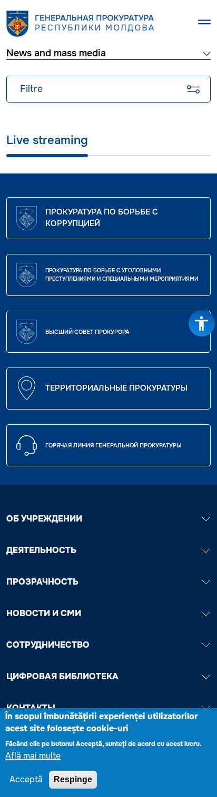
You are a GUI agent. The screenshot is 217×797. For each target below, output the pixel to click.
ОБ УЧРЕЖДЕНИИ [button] (44, 518)
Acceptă (26, 779)
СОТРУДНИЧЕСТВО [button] (48, 644)
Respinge (73, 779)
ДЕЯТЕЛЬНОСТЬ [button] (41, 550)
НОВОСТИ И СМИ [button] (43, 613)
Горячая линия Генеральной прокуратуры (113, 445)
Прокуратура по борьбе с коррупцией (101, 217)
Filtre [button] (31, 89)
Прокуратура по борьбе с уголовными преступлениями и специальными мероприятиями (121, 274)
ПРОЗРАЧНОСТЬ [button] (42, 581)
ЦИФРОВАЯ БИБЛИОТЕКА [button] (62, 676)
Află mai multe (33, 755)
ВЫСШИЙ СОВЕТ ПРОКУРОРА (87, 331)
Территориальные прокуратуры (116, 388)
